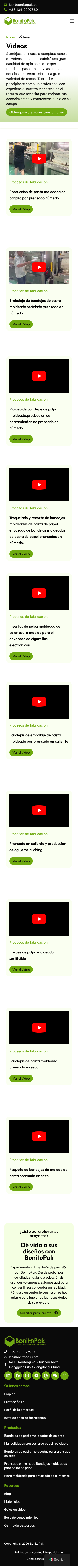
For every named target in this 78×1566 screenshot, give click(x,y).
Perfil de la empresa (19, 1410)
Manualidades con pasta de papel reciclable (36, 1443)
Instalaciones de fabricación (25, 1417)
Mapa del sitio (54, 1552)
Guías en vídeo (15, 1509)
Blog (7, 1493)
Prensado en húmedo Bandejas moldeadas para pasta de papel (35, 1465)
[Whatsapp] (64, 1375)
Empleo (9, 1394)
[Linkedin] (8, 1375)
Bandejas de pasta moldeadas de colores (34, 1435)
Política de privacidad (28, 1552)
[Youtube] (36, 1375)
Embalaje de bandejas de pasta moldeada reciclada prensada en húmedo (36, 306)
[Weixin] (55, 1375)
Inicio (10, 37)
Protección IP (14, 1402)
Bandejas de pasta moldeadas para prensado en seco (37, 1453)
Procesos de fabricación (28, 182)
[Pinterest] (46, 1375)
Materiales (12, 1501)
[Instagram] (27, 1375)
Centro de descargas (19, 1525)
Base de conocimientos (21, 1517)
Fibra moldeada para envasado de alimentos (37, 1476)
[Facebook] (18, 1375)
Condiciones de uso (39, 1559)
